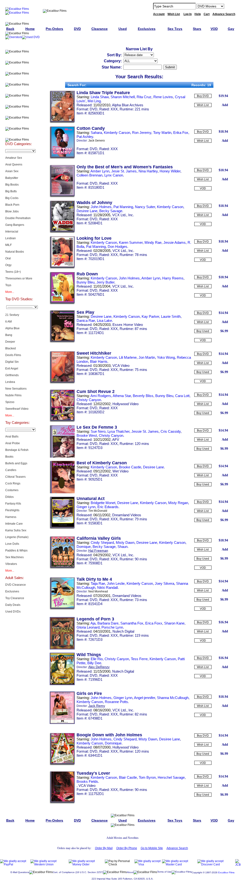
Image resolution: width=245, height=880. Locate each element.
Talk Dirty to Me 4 (94, 579)
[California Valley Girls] (62, 567)
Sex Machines (14, 557)
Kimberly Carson (117, 133)
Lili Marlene (128, 357)
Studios (18, 101)
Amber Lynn (99, 171)
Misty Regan (178, 503)
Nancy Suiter (145, 207)
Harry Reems (173, 278)
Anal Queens (13, 164)
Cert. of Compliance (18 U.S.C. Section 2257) (78, 872)
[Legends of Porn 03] (62, 648)
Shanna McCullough (173, 698)
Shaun (122, 547)
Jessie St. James (145, 431)
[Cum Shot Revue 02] (62, 421)
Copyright (197, 872)
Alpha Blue (12, 328)
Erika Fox (180, 133)
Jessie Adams (174, 242)
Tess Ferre (139, 659)
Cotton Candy (91, 128)
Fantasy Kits (13, 503)
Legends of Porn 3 (95, 619)
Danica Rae (86, 320)
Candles (10, 470)
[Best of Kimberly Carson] (62, 492)
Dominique (113, 743)
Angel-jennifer (144, 698)
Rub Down (87, 274)
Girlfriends (12, 375)
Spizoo (9, 402)
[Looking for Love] (62, 267)
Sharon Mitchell (123, 97)
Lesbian (10, 238)
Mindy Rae (153, 242)
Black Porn (12, 204)
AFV (115, 439)
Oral (8, 258)
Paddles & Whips (16, 550)
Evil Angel (11, 368)
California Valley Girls (99, 538)
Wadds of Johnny (94, 202)
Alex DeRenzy (99, 667)
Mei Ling (94, 101)
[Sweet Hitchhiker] (62, 382)
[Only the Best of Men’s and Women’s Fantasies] (62, 196)
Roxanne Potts (116, 702)
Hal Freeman (98, 550)
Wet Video (120, 471)
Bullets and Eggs (16, 463)
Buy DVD (203, 96)
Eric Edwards (107, 507)
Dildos (9, 497)
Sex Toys (18, 79)
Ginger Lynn (86, 507)
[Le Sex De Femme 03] (62, 456)
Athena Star (122, 396)
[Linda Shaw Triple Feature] (62, 122)
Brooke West (87, 435)
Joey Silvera (164, 583)
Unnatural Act (91, 498)
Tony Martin (162, 133)
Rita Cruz (144, 97)
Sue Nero (98, 431)
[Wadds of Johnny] (62, 232)
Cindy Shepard (102, 542)
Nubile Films (13, 395)
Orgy (8, 265)
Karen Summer (131, 242)
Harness (10, 517)
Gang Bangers (14, 225)
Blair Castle (128, 777)
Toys (8, 285)
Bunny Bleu (86, 282)
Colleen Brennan (89, 175)
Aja (92, 623)
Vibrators (11, 564)
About (130, 872)
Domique (84, 547)
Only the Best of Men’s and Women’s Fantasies (125, 167)
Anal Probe (12, 443)
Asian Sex (11, 171)
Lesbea (10, 382)
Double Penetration (18, 218)
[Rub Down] (62, 303)
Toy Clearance (14, 598)
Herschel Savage (171, 777)
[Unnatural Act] (62, 528)
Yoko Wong (166, 357)
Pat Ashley (85, 137)
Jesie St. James (124, 171)
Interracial (11, 231)
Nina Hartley (148, 171)
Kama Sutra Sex (15, 530)
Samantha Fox (131, 623)
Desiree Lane (87, 211)
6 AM (8, 321)
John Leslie (116, 583)
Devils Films (13, 355)
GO (231, 6)
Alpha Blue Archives (127, 105)
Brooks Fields (87, 781)
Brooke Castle (130, 467)
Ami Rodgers (100, 396)
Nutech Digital (123, 631)
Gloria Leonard (88, 627)
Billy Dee (94, 663)
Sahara (96, 133)
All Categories (18, 90)
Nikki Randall (107, 587)
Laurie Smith (171, 316)
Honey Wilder (170, 171)
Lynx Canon (113, 175)
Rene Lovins (163, 97)
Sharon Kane (174, 623)
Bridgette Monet (103, 503)
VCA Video (120, 365)
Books (9, 456)
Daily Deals (12, 605)
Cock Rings (12, 483)
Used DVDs (18, 68)
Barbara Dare (107, 623)
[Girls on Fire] (62, 723)
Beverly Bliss (143, 396)
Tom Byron (147, 777)
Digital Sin (12, 361)
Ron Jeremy (141, 133)
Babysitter (11, 178)
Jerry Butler (105, 282)
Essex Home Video (127, 325)
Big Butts (11, 191)
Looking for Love (94, 238)
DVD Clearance (15, 584)
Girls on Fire (89, 693)
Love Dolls (12, 543)
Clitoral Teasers (15, 476)
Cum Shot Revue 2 (96, 391)
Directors (18, 134)
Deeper (10, 341)
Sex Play (85, 312)
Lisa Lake (104, 320)
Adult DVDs (18, 46)
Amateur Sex (13, 157)
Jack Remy (96, 706)
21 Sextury (12, 315)
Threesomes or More (18, 278)
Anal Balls (11, 436)
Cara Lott (182, 396)
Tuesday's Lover (93, 773)
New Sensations (16, 388)
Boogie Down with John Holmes (109, 734)
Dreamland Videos (126, 515)
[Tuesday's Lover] (62, 802)
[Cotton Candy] (62, 157)
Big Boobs (12, 184)
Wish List (203, 105)
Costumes (11, 490)
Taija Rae (98, 583)
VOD (203, 188)
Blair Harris (98, 361)
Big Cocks (11, 198)
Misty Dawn (125, 542)
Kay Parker (150, 316)
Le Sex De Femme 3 (97, 427)
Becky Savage (110, 211)
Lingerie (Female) (16, 537)
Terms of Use (164, 871)
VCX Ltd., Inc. (123, 215)
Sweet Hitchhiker (94, 353)
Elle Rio (97, 659)
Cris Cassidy (171, 431)
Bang (8, 335)
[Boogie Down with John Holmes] (62, 764)
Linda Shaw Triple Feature (103, 92)
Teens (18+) (13, 271)
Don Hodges (117, 246)
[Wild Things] (62, 684)
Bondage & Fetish (16, 450)
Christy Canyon (89, 400)
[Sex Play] (62, 341)
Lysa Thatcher (118, 431)
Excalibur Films (226, 872)
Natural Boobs (14, 251)
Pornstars (18, 112)
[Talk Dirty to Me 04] (62, 608)
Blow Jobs (12, 211)
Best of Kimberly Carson (102, 462)
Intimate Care (14, 523)
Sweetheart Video (16, 408)
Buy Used (202, 331)
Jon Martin (147, 357)
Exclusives (18, 57)
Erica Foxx (153, 623)
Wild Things (89, 654)
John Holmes (101, 207)
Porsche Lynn (112, 627)
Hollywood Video (125, 404)
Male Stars (18, 123)
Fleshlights (12, 510)
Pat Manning (123, 207)
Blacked (10, 348)
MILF (8, 245)
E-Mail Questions (20, 872)
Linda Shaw (100, 97)
